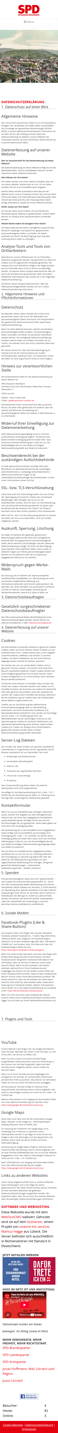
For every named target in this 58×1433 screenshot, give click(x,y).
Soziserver (34, 1222)
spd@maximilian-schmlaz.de (21, 400)
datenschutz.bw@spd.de (40, 622)
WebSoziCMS (11, 1217)
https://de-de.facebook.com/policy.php (24, 990)
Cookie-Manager (13, 1425)
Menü (30, 22)
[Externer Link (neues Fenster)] (29, 1271)
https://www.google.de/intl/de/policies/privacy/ (22, 1168)
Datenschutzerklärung (39, 1425)
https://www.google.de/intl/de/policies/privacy (22, 1105)
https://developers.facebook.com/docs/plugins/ (22, 950)
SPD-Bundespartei (16, 1348)
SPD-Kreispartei (14, 1362)
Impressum (29, 1429)
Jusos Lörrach (13, 1380)
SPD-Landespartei (16, 1355)
